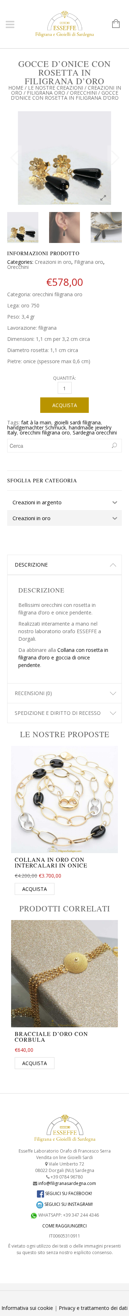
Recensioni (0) (33, 693)
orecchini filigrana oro (45, 432)
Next (115, 158)
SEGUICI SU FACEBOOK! (68, 1193)
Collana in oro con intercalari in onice (51, 862)
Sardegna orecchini (95, 432)
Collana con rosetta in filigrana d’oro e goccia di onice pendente (63, 657)
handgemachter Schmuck (36, 427)
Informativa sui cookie (27, 1307)
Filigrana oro (46, 92)
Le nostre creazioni (55, 87)
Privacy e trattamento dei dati (93, 1307)
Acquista (64, 405)
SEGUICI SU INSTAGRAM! (68, 1204)
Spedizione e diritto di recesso (58, 712)
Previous (14, 158)
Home (15, 87)
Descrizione (31, 564)
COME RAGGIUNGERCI (64, 1226)
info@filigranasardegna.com (67, 1183)
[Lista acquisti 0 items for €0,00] (112, 24)
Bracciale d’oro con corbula (51, 1036)
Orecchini (83, 92)
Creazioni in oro (53, 261)
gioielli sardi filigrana (77, 422)
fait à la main (36, 422)
